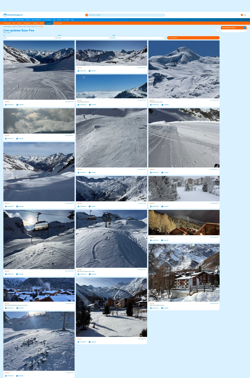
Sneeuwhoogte (7, 23)
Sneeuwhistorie (27, 23)
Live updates (66, 19)
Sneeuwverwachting (36, 19)
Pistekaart (35, 23)
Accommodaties (47, 19)
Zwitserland (20, 26)
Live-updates (49, 23)
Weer (14, 23)
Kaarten (28, 19)
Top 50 (5, 19)
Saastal (29, 26)
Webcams (11, 19)
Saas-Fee (34, 26)
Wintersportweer (20, 19)
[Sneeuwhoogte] (43, 15)
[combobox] (127, 15)
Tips (54, 19)
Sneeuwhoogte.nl (7, 26)
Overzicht (14, 26)
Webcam (19, 23)
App (72, 19)
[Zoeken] (127, 15)
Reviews (59, 19)
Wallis (25, 26)
